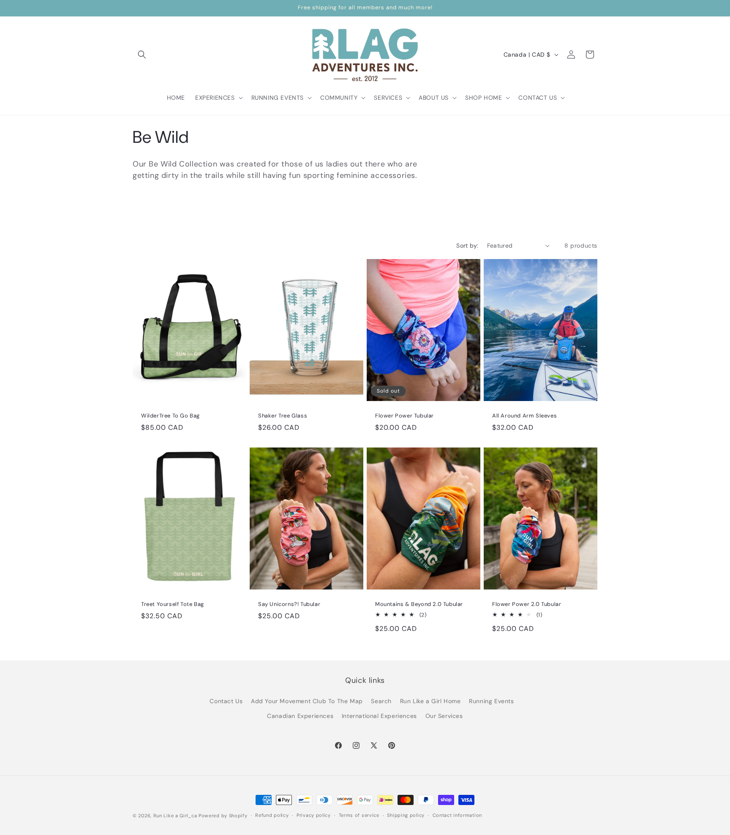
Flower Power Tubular (404, 415)
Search (381, 701)
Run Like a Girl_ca (175, 816)
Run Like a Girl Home (430, 701)
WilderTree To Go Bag (170, 415)
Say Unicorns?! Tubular (289, 604)
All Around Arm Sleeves (524, 415)
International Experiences (379, 716)
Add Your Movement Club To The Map (307, 701)
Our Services (444, 716)
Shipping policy (406, 815)
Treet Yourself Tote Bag (172, 604)
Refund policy (272, 815)
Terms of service (359, 815)
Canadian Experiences (300, 716)
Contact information (457, 815)
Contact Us (226, 701)
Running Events (491, 701)
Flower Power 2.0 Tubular (526, 604)
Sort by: (467, 245)
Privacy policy (314, 815)
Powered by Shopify (223, 816)
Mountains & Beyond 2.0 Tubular (419, 604)
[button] (142, 54)
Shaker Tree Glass (282, 415)
